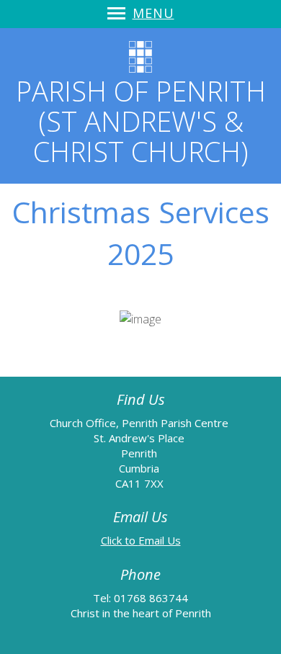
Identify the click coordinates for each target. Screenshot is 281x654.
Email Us (159, 540)
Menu (153, 13)
